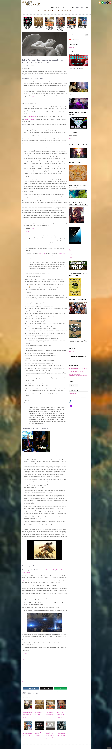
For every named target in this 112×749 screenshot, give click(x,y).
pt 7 (23, 675)
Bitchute (70, 138)
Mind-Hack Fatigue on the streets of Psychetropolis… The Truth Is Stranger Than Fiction (39, 735)
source (33, 228)
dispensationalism (30, 691)
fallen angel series (45, 691)
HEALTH (87, 7)
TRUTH (61, 7)
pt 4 (23, 665)
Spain (70, 251)
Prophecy (57, 691)
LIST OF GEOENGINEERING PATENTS (76, 372)
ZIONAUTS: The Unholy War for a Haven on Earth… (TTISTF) (27, 733)
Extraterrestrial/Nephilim (37, 691)
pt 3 (23, 662)
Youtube (70, 137)
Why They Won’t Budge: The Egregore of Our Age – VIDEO (39, 712)
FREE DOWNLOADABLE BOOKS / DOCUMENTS (77, 361)
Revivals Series (71, 47)
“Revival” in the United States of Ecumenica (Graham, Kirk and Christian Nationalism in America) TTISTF (61, 714)
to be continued (25, 653)
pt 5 (23, 669)
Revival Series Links (72, 393)
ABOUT (56, 7)
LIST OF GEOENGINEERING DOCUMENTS (76, 371)
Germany (70, 257)
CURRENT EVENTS (80, 7)
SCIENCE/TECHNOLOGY (69, 7)
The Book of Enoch (61, 253)
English (72, 39)
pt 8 (23, 678)
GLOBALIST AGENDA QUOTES (74, 374)
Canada (70, 247)
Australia (70, 254)
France (70, 253)
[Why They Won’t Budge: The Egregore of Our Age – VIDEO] (39, 708)
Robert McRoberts (33, 96)
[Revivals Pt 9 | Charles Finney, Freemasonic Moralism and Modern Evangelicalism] (50, 708)
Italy (70, 250)
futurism (54, 691)
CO (31, 68)
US (69, 246)
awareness (25, 691)
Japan (70, 256)
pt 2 (23, 659)
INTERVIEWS (71, 351)
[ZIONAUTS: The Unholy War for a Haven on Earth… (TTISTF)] (28, 729)
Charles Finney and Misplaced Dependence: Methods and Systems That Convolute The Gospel (27, 714)
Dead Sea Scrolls (42, 253)
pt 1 (23, 656)
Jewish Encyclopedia (32, 116)
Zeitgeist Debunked (26, 692)
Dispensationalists (50, 570)
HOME (52, 7)
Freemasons (50, 691)
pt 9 (23, 681)
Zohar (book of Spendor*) (29, 119)
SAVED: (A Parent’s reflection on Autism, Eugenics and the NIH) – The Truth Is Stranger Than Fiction (50, 735)
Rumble (70, 139)
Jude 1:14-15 (28, 231)
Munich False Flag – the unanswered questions (31, 693)
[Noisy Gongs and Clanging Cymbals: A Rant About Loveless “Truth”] (61, 729)
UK (69, 249)
